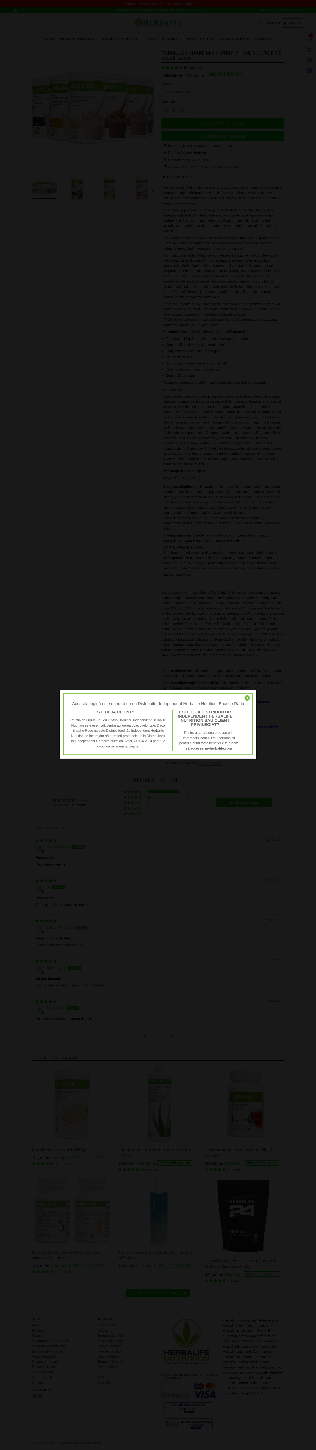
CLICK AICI (143, 741)
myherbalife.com (218, 748)
